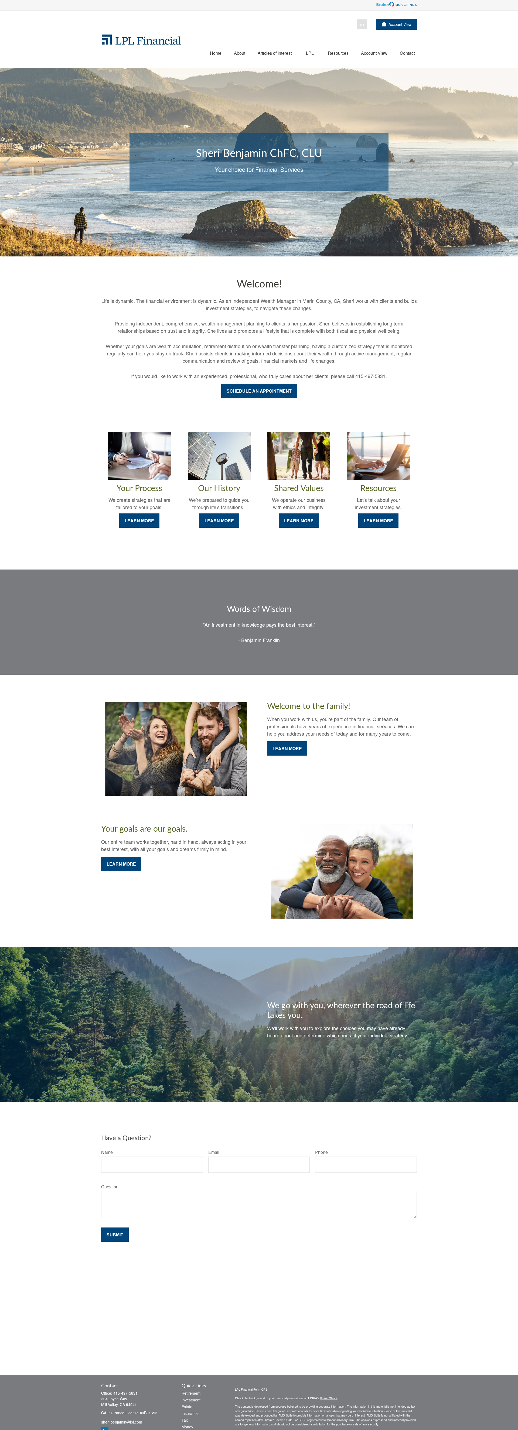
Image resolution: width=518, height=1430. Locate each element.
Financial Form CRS (254, 1389)
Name (107, 1152)
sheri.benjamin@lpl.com (121, 1422)
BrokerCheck (329, 1398)
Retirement (191, 1393)
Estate (187, 1406)
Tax (185, 1420)
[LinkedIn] (362, 24)
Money (187, 1426)
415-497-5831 (125, 1393)
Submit (115, 1235)
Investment (191, 1399)
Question (109, 1187)
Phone (321, 1152)
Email (213, 1152)
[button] (216, 52)
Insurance (190, 1413)
